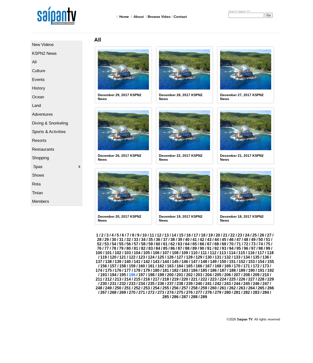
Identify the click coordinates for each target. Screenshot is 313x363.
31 (121, 240)
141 (137, 262)
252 (137, 288)
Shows (38, 175)
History (38, 88)
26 (262, 235)
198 (151, 275)
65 (194, 244)
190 (251, 270)
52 (99, 244)
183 (184, 270)
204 (208, 275)
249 (108, 288)
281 (237, 292)
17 (196, 235)
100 (99, 253)
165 (189, 266)
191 (261, 270)
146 (184, 262)
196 (132, 275)
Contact (180, 17)
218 (165, 279)
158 (122, 266)
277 (199, 292)
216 (146, 279)
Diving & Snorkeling (50, 123)
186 (213, 270)
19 (210, 235)
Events (38, 79)
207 (237, 275)
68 (216, 244)
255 (165, 288)
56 (128, 244)
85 (165, 248)
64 (187, 244)
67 (209, 244)
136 (265, 257)
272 (151, 292)
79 (121, 248)
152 (242, 262)
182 (175, 270)
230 (103, 284)
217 (156, 279)
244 (237, 284)
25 (254, 235)
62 (172, 244)
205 (218, 275)
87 (180, 248)
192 (270, 270)
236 (160, 284)
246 (256, 284)
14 (174, 235)
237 (170, 284)
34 (143, 240)
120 (113, 257)
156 (103, 266)
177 (127, 270)
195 (122, 275)
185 (204, 270)
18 (203, 235)
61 (165, 244)
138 (108, 262)
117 (260, 253)
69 (224, 244)
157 (113, 266)
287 (184, 297)
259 (204, 288)
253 (146, 288)
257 (184, 288)
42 (202, 240)
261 (223, 288)
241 (208, 284)
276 (189, 292)
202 (189, 275)
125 (160, 257)
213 (118, 279)
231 (113, 284)
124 (151, 257)
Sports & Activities (49, 131)
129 (199, 257)
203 (199, 275)
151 (232, 262)
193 (103, 275)
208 (246, 275)
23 (240, 235)
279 (218, 292)
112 (213, 253)
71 (238, 244)
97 (253, 248)
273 (160, 292)
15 (181, 235)
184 (194, 270)
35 (150, 240)
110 (194, 253)
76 (99, 248)
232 (122, 284)
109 (184, 253)
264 (251, 288)
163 (170, 266)
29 (106, 240)
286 (175, 297)
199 (160, 275)
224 (223, 279)
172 (256, 266)
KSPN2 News (44, 53)
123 (141, 257)
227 (251, 279)
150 (223, 262)
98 (260, 248)
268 (113, 292)
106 (156, 253)
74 (260, 244)
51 (268, 240)
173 (265, 266)
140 (127, 262)
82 (143, 248)
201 (180, 275)
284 (265, 292)
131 (218, 257)
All (34, 62)
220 (184, 279)
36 (158, 240)
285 (165, 297)
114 (232, 253)
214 (127, 279)
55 (121, 244)
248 (99, 288)
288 (194, 297)
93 (224, 248)
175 (108, 270)
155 (270, 262)
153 (251, 262)
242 (218, 284)
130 (208, 257)
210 (265, 275)
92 (216, 248)
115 (241, 253)
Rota (36, 184)
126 (170, 257)
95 (238, 248)
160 (141, 266)
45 (224, 240)
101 (108, 253)
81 (136, 248)
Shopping (40, 158)
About (139, 17)
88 (187, 248)
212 (108, 279)
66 (202, 244)
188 (232, 270)
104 (137, 253)
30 (114, 240)
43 (209, 240)
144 (165, 262)
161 (151, 266)
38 (172, 240)
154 (261, 262)
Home (124, 17)
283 (256, 292)
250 (118, 288)
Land (36, 105)
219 (175, 279)
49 (253, 240)
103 (127, 253)
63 (180, 244)
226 (242, 279)
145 (175, 262)
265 (261, 288)
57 (136, 244)
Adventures (42, 114)
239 (189, 284)
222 (204, 279)
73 (253, 244)
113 (222, 253)
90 (202, 248)
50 (260, 240)
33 (136, 240)
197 (141, 275)
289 (204, 297)
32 (128, 240)
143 (156, 262)
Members (40, 201)
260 (213, 288)
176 (118, 270)
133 (237, 257)
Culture (38, 70)
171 (246, 266)
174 (99, 270)
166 (199, 266)
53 (106, 244)
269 (122, 292)
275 (180, 292)
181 (165, 270)
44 (216, 240)
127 (180, 257)
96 (246, 248)
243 (227, 284)
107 (165, 253)
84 (158, 248)
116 (251, 253)
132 (227, 257)
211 (99, 279)
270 (132, 292)
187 (223, 270)
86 (172, 248)
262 (232, 288)
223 (213, 279)
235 (151, 284)
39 (180, 240)
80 (128, 248)
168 (218, 266)
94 (231, 248)
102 (118, 253)
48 (246, 240)
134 (246, 257)
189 (242, 270)
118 (270, 253)
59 (150, 244)
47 (238, 240)
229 (270, 279)
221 (194, 279)
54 (114, 244)
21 (225, 235)
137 (99, 262)
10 (144, 235)
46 (231, 240)
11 (152, 235)
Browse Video (159, 17)
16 (188, 235)
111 (204, 253)
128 (189, 257)
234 (141, 284)
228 (261, 279)
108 (175, 253)
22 (232, 235)
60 (158, 244)
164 (180, 266)
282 (246, 292)
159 (132, 266)
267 (103, 292)
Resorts (39, 140)
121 (122, 257)
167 (208, 266)
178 (137, 270)
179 (146, 270)
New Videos (43, 44)
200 (170, 275)
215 (137, 279)
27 (269, 235)
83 (150, 248)
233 (132, 284)
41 (194, 240)
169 (227, 266)
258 (194, 288)
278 (208, 292)
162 (160, 266)
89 (194, 248)
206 (227, 275)
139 (118, 262)
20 (218, 235)
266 (270, 288)
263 (242, 288)
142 (146, 262)
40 (187, 240)
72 (246, 244)
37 (165, 240)
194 (113, 275)
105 (146, 253)
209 (256, 275)
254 (156, 288)
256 (175, 288)
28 (99, 240)
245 (246, 284)
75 (268, 244)
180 (156, 270)
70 (231, 244)
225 (232, 279)
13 (166, 235)
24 (247, 235)
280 (227, 292)
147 (194, 262)
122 (132, 257)
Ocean (38, 97)
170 (237, 266)
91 (209, 248)
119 (103, 257)
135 (256, 257)
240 (199, 284)
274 (170, 292)
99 (268, 248)
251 (127, 288)
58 (143, 244)
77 (106, 248)
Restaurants (43, 149)
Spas (38, 166)
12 (159, 235)
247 (265, 284)
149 (213, 262)
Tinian (37, 193)
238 (180, 284)
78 (114, 248)
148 (204, 262)
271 (141, 292)
